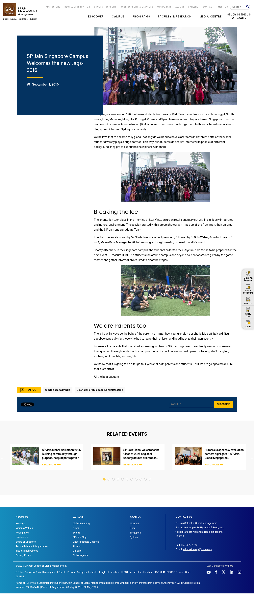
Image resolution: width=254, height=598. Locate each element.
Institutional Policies (27, 550)
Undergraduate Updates (86, 541)
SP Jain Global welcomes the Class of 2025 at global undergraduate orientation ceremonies (141, 454)
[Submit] (248, 6)
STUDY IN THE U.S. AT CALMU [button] (239, 16)
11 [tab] (150, 475)
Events (76, 532)
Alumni (77, 546)
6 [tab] (127, 475)
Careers (193, 7)
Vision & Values (24, 528)
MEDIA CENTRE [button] (210, 16)
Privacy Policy (23, 555)
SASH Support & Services (136, 7)
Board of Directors (26, 541)
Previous (2, 458)
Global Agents (80, 555)
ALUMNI (179, 7)
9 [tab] (141, 475)
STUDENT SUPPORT (105, 7)
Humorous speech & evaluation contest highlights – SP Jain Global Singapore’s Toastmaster (224, 454)
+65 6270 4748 (189, 545)
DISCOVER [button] (96, 16)
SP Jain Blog (80, 537)
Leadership (22, 537)
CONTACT (208, 7)
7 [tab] (131, 475)
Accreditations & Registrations (32, 546)
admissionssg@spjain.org (197, 549)
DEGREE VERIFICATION (77, 7)
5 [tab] (122, 475)
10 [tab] (145, 475)
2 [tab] (109, 475)
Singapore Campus (57, 390)
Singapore (135, 532)
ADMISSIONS (53, 7)
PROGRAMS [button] (141, 16)
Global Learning (81, 523)
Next (252, 458)
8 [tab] (136, 475)
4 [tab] (118, 475)
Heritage (20, 523)
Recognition (22, 532)
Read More (49, 464)
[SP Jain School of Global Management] (20, 11)
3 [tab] (113, 475)
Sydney (134, 537)
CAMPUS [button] (118, 16)
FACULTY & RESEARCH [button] (174, 16)
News (76, 528)
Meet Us (223, 7)
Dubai (133, 528)
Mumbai (134, 523)
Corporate (164, 7)
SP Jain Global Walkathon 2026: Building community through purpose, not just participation (61, 453)
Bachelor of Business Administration (100, 390)
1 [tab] (104, 475)
